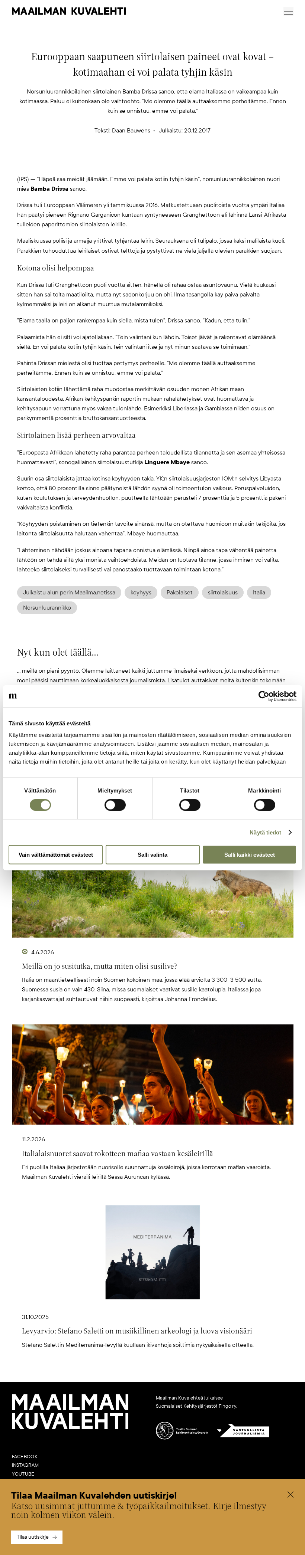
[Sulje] (290, 1495)
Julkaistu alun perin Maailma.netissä (69, 592)
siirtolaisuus (223, 592)
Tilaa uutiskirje (33, 1537)
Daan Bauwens (131, 131)
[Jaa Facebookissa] (164, 162)
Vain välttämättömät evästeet (56, 855)
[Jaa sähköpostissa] (188, 162)
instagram (25, 1465)
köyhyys (141, 592)
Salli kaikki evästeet (249, 855)
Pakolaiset (180, 592)
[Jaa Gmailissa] (140, 162)
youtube (23, 1474)
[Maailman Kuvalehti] (70, 1427)
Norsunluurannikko (47, 608)
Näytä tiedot (265, 832)
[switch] (115, 805)
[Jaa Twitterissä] (116, 162)
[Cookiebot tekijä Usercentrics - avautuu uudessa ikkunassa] (263, 696)
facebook (25, 1456)
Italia (259, 592)
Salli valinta (152, 855)
